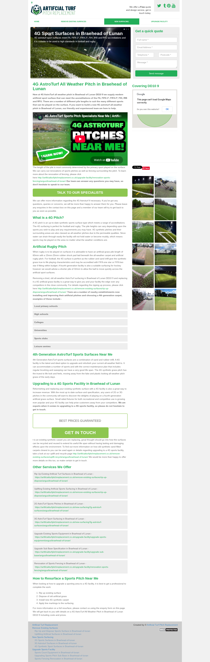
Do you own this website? (148, 109)
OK (167, 109)
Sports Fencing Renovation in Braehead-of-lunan (58, 658)
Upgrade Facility (159, 21)
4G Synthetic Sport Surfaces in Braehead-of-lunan (59, 646)
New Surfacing (122, 21)
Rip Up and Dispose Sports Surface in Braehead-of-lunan (62, 631)
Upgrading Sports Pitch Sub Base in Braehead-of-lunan (61, 655)
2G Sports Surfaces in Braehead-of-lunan (55, 640)
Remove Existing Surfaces (73, 21)
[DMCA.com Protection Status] (168, 629)
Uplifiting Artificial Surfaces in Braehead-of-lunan (58, 634)
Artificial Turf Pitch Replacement (162, 625)
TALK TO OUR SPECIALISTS (80, 192)
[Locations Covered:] (31, 3)
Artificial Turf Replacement (45, 625)
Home (36, 21)
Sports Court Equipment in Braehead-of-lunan (57, 652)
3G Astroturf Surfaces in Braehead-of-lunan (56, 643)
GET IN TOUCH (80, 432)
